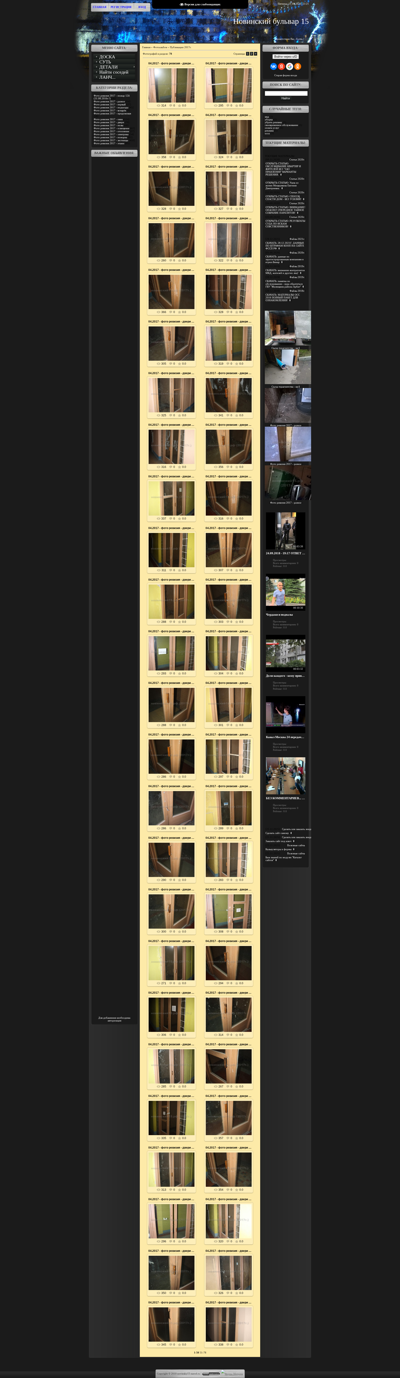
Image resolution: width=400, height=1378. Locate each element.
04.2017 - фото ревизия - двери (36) (172, 1302)
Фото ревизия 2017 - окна (108, 119)
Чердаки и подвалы (279, 614)
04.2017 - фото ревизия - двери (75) (230, 166)
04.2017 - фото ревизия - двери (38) (172, 1251)
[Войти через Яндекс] (281, 66)
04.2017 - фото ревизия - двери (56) (172, 734)
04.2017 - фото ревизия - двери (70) (172, 321)
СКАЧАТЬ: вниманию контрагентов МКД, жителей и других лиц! (285, 271)
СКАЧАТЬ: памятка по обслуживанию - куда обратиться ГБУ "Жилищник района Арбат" (284, 284)
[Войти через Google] (289, 66)
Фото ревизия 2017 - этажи (109, 143)
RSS (306, 39)
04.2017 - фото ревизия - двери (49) (172, 941)
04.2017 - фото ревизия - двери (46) (230, 992)
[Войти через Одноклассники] (297, 66)
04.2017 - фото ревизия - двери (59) (230, 631)
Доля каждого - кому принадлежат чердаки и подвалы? (285, 675)
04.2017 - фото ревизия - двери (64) (230, 476)
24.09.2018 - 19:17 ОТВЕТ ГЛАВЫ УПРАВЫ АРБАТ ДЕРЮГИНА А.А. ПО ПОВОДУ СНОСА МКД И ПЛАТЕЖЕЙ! (285, 553)
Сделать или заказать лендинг (298, 829)
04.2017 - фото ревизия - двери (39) (230, 1199)
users (173, 89)
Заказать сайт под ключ (278, 841)
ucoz (267, 133)
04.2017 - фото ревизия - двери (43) (172, 1096)
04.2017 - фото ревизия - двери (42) (230, 1096)
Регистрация (121, 7)
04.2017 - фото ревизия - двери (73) (230, 218)
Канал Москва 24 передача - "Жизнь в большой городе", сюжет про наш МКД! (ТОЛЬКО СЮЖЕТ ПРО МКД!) (285, 737)
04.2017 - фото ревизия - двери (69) (172, 373)
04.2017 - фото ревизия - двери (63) (172, 528)
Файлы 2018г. (297, 290)
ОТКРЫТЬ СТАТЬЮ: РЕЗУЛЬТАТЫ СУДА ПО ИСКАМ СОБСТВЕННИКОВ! (285, 223)
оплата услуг (272, 127)
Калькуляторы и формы (278, 849)
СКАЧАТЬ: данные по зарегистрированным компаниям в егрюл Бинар (284, 259)
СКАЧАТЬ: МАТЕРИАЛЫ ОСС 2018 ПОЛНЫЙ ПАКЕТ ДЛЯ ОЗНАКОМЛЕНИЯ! (283, 297)
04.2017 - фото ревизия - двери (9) (171, 63)
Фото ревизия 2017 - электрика (111, 134)
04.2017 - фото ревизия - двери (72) (172, 270)
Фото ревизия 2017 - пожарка (110, 137)
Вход (142, 7)
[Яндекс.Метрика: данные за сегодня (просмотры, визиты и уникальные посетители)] (232, 1374)
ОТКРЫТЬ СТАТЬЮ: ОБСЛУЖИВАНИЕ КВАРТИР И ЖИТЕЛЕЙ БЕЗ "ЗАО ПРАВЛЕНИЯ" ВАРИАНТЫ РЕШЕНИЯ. (283, 169)
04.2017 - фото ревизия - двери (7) (229, 321)
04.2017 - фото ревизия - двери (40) (230, 1147)
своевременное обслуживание (281, 125)
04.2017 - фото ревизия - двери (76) (172, 166)
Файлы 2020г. (297, 252)
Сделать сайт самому (277, 833)
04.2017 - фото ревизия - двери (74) (172, 218)
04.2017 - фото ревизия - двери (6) (171, 631)
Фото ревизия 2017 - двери (109, 122)
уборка (269, 119)
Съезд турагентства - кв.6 (286, 348)
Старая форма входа (285, 75)
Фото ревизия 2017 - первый (110, 104)
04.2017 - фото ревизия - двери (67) (172, 424)
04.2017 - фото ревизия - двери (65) (172, 476)
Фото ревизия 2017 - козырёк (110, 110)
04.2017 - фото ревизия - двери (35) (230, 1302)
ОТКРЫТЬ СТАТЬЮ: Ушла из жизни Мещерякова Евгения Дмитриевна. (282, 185)
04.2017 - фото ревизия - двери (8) (229, 63)
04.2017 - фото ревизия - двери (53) (230, 786)
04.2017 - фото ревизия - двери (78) (172, 115)
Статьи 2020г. (297, 159)
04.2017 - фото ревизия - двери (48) (230, 941)
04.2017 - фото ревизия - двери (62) (230, 528)
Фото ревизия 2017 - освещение (111, 128)
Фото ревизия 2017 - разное (109, 101)
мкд (267, 116)
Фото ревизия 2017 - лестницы (111, 140)
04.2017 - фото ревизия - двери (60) (230, 579)
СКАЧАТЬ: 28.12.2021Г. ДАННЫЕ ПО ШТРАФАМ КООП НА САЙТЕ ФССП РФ (285, 245)
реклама (269, 130)
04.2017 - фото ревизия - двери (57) (230, 683)
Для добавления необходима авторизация (114, 1019)
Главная (99, 7)
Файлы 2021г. (297, 239)
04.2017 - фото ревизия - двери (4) (171, 1199)
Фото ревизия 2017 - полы (108, 125)
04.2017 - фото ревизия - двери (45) (172, 1044)
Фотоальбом (160, 47)
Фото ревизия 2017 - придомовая (112, 113)
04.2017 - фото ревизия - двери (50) (172, 889)
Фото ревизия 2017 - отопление (111, 131)
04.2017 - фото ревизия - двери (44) (230, 1044)
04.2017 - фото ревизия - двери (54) (172, 786)
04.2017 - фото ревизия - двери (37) (230, 1251)
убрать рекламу (273, 122)
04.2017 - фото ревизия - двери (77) (230, 115)
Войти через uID (285, 56)
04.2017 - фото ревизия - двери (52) (172, 837)
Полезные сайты (296, 845)
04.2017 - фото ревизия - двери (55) (230, 734)
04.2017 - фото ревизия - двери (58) (172, 683)
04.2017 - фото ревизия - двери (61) (172, 579)
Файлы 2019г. (297, 266)
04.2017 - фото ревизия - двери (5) (229, 889)
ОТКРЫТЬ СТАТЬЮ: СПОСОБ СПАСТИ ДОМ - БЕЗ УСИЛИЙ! (283, 197)
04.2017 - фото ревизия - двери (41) (172, 1147)
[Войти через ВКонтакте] (273, 66)
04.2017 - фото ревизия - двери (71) (230, 270)
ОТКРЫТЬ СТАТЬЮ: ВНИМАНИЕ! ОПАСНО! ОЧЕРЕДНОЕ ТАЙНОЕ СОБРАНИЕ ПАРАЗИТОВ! (285, 210)
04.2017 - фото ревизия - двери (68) (230, 373)
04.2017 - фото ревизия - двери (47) (172, 992)
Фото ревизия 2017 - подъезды (111, 107)
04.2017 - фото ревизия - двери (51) (230, 837)
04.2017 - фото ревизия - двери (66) (230, 424)
